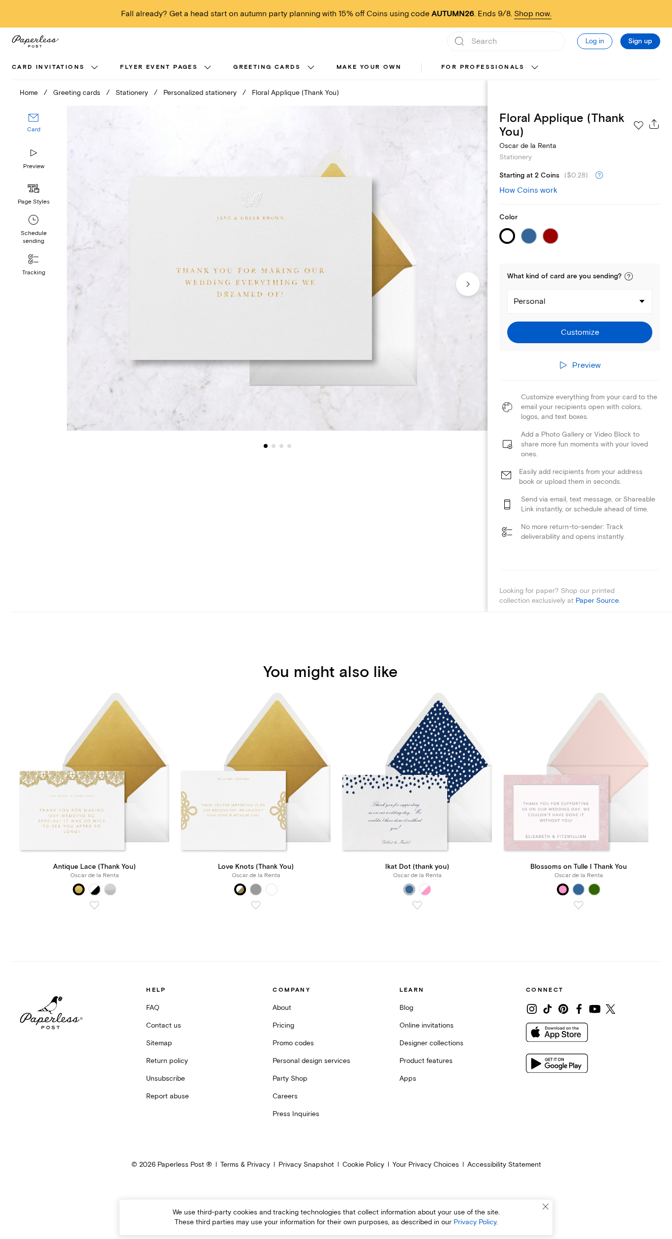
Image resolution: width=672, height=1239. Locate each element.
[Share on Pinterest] (563, 1009)
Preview (33, 166)
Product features (426, 1061)
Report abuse (167, 1096)
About (282, 1007)
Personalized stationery (200, 92)
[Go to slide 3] (273, 445)
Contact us (163, 1025)
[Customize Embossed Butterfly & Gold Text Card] (277, 268)
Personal (530, 301)
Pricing (283, 1025)
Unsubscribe (165, 1078)
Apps (407, 1078)
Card (33, 129)
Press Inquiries (296, 1114)
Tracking (33, 272)
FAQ (152, 1007)
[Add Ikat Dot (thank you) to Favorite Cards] (417, 905)
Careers (285, 1096)
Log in (594, 41)
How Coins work (528, 190)
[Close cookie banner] (545, 1206)
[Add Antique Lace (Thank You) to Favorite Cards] (94, 905)
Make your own (368, 67)
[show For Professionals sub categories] (535, 67)
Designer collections (431, 1043)
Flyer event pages (159, 67)
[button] (629, 276)
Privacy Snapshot (306, 1164)
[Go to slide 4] (281, 445)
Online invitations (426, 1025)
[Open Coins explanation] (599, 175)
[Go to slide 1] (266, 445)
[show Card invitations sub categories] (94, 67)
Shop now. (532, 14)
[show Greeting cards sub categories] (311, 67)
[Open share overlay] (654, 124)
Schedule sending (34, 237)
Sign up (640, 41)
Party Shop (290, 1078)
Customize (580, 332)
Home (29, 92)
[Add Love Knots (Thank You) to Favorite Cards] (256, 905)
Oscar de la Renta (527, 146)
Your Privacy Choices (426, 1164)
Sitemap (159, 1043)
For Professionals (483, 67)
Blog (406, 1007)
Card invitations (48, 67)
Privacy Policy (475, 1222)
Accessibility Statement (504, 1164)
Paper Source (597, 600)
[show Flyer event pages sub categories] (208, 67)
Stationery (132, 92)
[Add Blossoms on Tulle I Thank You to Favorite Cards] (578, 905)
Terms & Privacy (245, 1164)
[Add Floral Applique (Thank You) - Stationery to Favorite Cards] (638, 125)
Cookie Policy (363, 1164)
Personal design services (311, 1061)
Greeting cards (267, 67)
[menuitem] (56, 68)
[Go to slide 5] (289, 445)
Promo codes (293, 1043)
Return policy (167, 1061)
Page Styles (34, 202)
